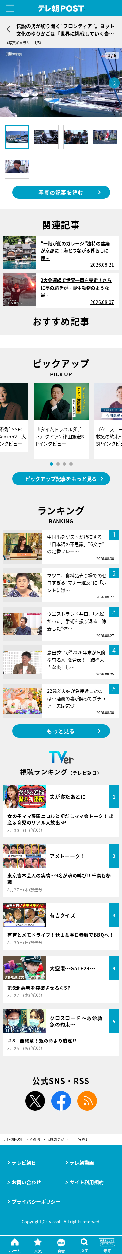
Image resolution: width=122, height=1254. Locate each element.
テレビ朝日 (24, 1162)
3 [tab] (64, 464)
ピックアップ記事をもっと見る (61, 478)
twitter (35, 1101)
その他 (34, 1139)
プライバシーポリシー (36, 1201)
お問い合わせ (26, 1182)
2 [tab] (58, 464)
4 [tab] (71, 464)
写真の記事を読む (60, 192)
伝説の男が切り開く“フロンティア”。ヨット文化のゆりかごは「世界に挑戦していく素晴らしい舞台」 (61, 1139)
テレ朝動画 (82, 1162)
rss (87, 1101)
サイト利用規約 (87, 1182)
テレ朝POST (61, 8)
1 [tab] (51, 464)
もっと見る (61, 731)
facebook (61, 1101)
